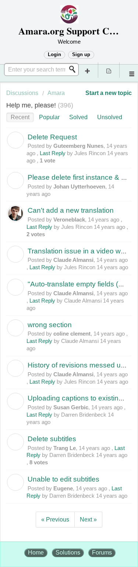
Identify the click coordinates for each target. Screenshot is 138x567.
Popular (49, 117)
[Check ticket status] (109, 70)
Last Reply (53, 153)
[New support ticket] (87, 70)
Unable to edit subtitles (63, 479)
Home (36, 552)
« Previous (55, 519)
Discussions (22, 93)
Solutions (68, 552)
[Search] (74, 69)
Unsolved (109, 117)
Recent (20, 117)
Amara (56, 93)
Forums (102, 552)
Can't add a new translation (71, 210)
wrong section (50, 325)
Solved (78, 117)
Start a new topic (108, 93)
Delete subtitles (52, 439)
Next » (88, 519)
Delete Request (52, 137)
